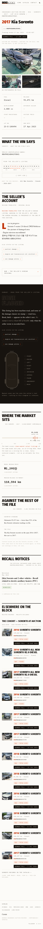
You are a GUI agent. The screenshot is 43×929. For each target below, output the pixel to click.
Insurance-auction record (13, 12)
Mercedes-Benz (19, 907)
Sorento (37, 12)
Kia (29, 12)
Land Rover (15, 910)
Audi (31, 907)
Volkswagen (6, 910)
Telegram (31, 923)
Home (19, 2)
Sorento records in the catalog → (16, 872)
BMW (27, 907)
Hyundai (4, 907)
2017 (6, 14)
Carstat (4, 914)
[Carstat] (8, 3)
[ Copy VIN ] (21, 175)
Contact (34, 2)
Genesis (37, 907)
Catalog (26, 2)
